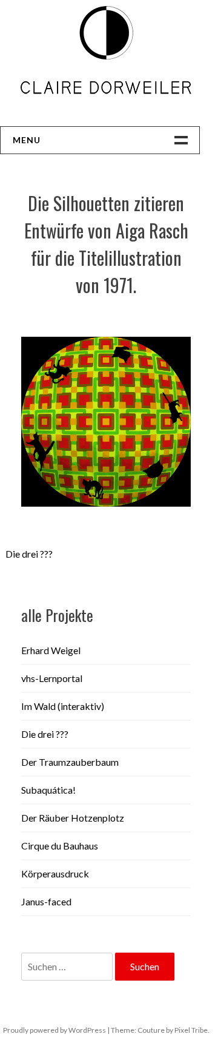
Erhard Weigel (51, 650)
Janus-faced (46, 901)
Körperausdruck (55, 873)
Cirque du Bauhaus (59, 845)
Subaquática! (48, 790)
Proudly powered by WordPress (54, 1030)
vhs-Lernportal (51, 678)
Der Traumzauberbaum (70, 762)
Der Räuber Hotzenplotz (72, 817)
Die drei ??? (29, 553)
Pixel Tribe (191, 1030)
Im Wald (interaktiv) (62, 706)
